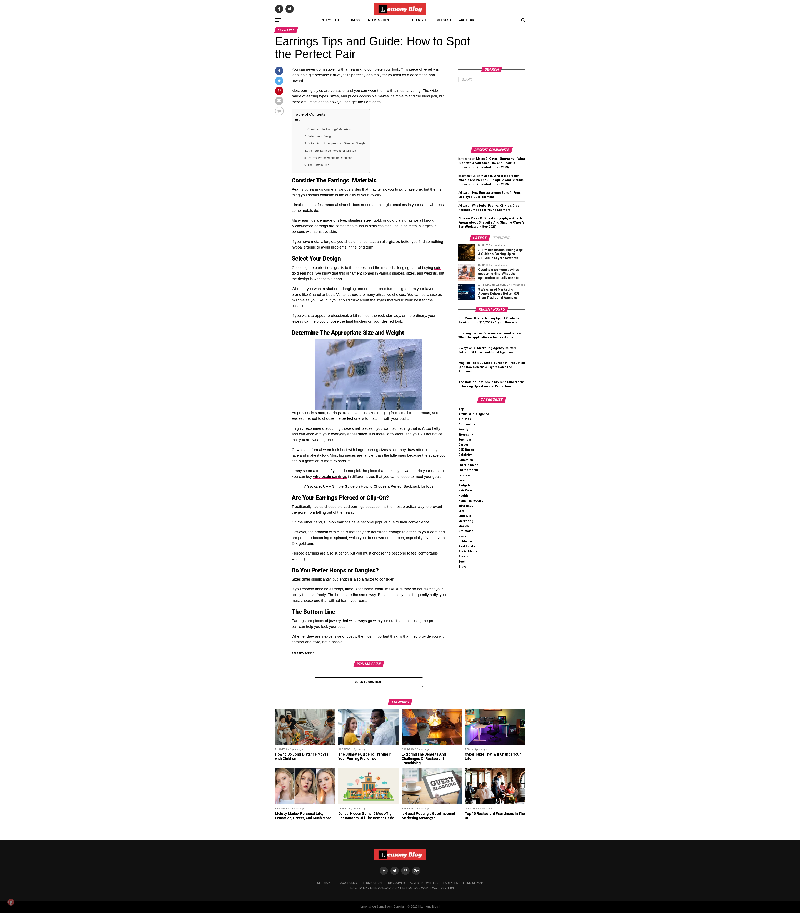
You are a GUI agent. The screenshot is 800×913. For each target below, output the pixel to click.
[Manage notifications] (11, 902)
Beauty (463, 429)
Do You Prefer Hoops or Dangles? (330, 157)
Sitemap (323, 883)
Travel (463, 566)
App (461, 409)
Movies (463, 526)
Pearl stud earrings (307, 189)
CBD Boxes (466, 450)
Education (465, 460)
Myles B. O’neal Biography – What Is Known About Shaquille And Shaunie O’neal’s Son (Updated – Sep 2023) (491, 163)
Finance (464, 475)
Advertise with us (424, 883)
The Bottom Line (319, 164)
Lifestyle (419, 20)
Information (466, 505)
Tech (401, 20)
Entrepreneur (468, 470)
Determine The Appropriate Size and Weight (337, 143)
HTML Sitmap (473, 883)
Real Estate (443, 20)
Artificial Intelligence (473, 414)
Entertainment (378, 20)
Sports (463, 556)
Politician (465, 541)
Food (462, 480)
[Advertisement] (491, 115)
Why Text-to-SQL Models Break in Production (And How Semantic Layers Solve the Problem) (491, 367)
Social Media (467, 551)
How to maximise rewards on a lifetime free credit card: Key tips (402, 888)
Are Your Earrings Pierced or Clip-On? (333, 150)
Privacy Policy (346, 883)
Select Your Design (320, 136)
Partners (450, 883)
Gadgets (464, 485)
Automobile (466, 424)
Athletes (464, 419)
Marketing (465, 521)
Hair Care (465, 490)
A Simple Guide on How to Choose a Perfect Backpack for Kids (381, 486)
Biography (465, 434)
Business (353, 20)
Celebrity (465, 455)
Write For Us (468, 20)
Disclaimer (396, 883)
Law (461, 511)
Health (463, 495)
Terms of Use (372, 883)
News (462, 536)
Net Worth (330, 20)
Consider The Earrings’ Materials (329, 129)
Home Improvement (472, 500)
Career (463, 444)
